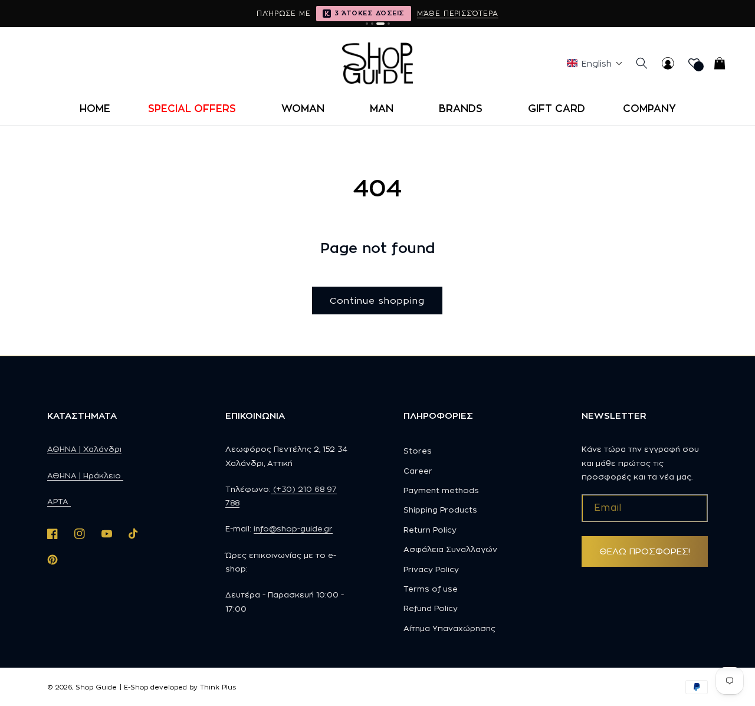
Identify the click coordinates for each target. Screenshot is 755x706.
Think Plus (218, 687)
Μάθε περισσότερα (457, 13)
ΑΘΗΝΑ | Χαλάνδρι (84, 449)
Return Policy (430, 530)
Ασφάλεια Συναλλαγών (450, 549)
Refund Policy (430, 608)
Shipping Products (440, 509)
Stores (417, 450)
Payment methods (441, 490)
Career (417, 471)
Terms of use (430, 588)
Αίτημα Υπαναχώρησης (449, 628)
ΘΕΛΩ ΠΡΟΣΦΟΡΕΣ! (644, 551)
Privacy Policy (431, 569)
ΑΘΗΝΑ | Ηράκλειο (85, 475)
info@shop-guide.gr (293, 528)
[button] (196, 108)
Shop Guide (96, 687)
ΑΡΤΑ (59, 501)
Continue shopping (377, 300)
